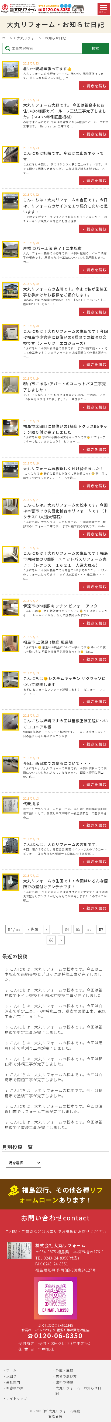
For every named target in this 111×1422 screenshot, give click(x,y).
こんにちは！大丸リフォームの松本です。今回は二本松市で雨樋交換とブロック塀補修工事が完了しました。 (54, 974)
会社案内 (13, 1382)
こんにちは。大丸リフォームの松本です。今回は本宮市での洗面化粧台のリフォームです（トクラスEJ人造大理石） (65, 511)
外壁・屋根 (64, 1370)
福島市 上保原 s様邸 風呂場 (48, 642)
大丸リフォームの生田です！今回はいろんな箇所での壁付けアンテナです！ (65, 883)
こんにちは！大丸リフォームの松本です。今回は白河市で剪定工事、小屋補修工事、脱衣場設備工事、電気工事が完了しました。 (55, 1011)
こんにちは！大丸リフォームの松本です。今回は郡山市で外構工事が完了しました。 (54, 1061)
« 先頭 (33, 929)
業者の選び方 (66, 1376)
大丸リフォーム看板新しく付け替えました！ (63, 468)
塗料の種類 (64, 1382)
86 (89, 929)
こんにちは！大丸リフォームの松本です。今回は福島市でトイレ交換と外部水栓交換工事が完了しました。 (55, 993)
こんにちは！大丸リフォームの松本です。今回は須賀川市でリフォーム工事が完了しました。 (54, 1109)
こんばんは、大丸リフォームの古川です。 (61, 844)
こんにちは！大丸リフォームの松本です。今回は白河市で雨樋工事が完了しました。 (54, 1077)
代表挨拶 (31, 803)
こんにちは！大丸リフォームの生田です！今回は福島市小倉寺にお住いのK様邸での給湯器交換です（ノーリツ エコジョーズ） (65, 337)
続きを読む (96, 85)
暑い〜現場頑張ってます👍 (47, 68)
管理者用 (55, 1416)
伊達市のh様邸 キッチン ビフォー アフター (62, 605)
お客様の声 (15, 1388)
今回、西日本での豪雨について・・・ (57, 763)
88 (51, 940)
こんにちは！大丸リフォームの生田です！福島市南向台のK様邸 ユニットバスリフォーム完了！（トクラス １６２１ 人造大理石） (65, 559)
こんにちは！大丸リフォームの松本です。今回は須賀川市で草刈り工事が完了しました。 (54, 1045)
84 (67, 929)
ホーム (7, 38)
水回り (11, 1376)
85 (78, 929)
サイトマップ (16, 1398)
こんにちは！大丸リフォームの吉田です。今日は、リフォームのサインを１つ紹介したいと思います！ (65, 205)
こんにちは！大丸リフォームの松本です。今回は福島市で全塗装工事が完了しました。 (54, 1125)
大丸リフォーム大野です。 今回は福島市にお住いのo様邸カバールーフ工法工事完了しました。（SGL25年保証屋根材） (64, 111)
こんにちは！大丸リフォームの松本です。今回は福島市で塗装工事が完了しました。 (54, 1093)
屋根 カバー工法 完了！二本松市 (52, 248)
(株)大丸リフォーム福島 (61, 1411)
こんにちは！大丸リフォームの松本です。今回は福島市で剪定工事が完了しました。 (54, 1029)
